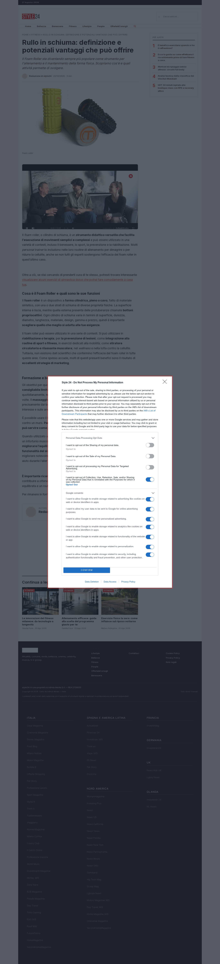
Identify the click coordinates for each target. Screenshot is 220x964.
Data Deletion (92, 581)
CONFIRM (87, 570)
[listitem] (110, 438)
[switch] (150, 445)
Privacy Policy (128, 581)
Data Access (110, 581)
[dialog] (110, 482)
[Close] (166, 383)
